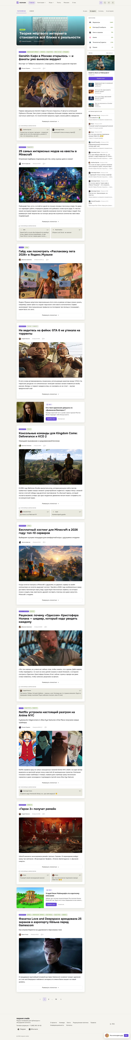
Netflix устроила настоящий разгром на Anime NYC (47, 713)
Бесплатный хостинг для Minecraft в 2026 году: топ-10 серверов (48, 531)
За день (85, 11)
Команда (62, 1024)
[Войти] (113, 2)
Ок (126, 1035)
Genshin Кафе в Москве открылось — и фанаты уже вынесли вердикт (46, 57)
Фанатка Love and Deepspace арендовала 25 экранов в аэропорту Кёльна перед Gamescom (50, 922)
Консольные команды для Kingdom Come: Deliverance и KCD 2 (48, 434)
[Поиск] (105, 2)
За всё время (109, 11)
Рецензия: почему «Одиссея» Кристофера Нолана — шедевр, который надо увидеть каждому (49, 618)
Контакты (69, 1027)
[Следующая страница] (61, 999)
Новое (31, 11)
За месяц (100, 11)
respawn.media (22, 1020)
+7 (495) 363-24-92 (35, 1027)
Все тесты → (109, 53)
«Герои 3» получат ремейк (37, 809)
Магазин (66, 2)
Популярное (21, 11)
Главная (31, 2)
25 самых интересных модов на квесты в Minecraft (48, 152)
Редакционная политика (80, 1024)
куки (121, 1035)
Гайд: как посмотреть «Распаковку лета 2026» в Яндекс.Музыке (47, 253)
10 (56, 999)
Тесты (59, 2)
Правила (93, 1024)
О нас (74, 2)
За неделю (93, 11)
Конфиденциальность (57, 1027)
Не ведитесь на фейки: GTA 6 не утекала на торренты (49, 332)
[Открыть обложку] (50, 89)
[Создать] (101, 2)
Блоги (69, 1024)
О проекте (53, 1024)
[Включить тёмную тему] (109, 2)
